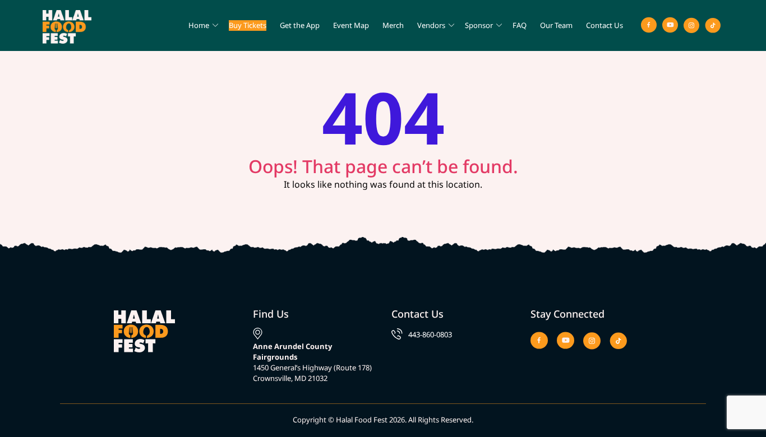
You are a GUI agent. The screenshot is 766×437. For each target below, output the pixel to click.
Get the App (300, 25)
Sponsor (479, 25)
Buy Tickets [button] (247, 25)
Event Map (351, 25)
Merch (393, 25)
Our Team (556, 25)
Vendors (431, 25)
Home (198, 25)
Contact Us (604, 25)
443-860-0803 (430, 334)
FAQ (520, 25)
